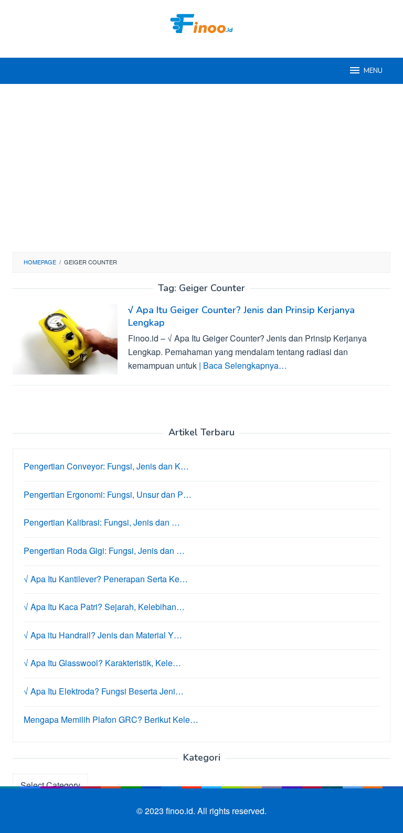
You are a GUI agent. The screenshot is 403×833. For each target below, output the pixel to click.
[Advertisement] (201, 167)
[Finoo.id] (201, 22)
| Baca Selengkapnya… (243, 365)
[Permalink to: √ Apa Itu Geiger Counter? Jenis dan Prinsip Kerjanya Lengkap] (65, 338)
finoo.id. (181, 811)
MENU (373, 71)
